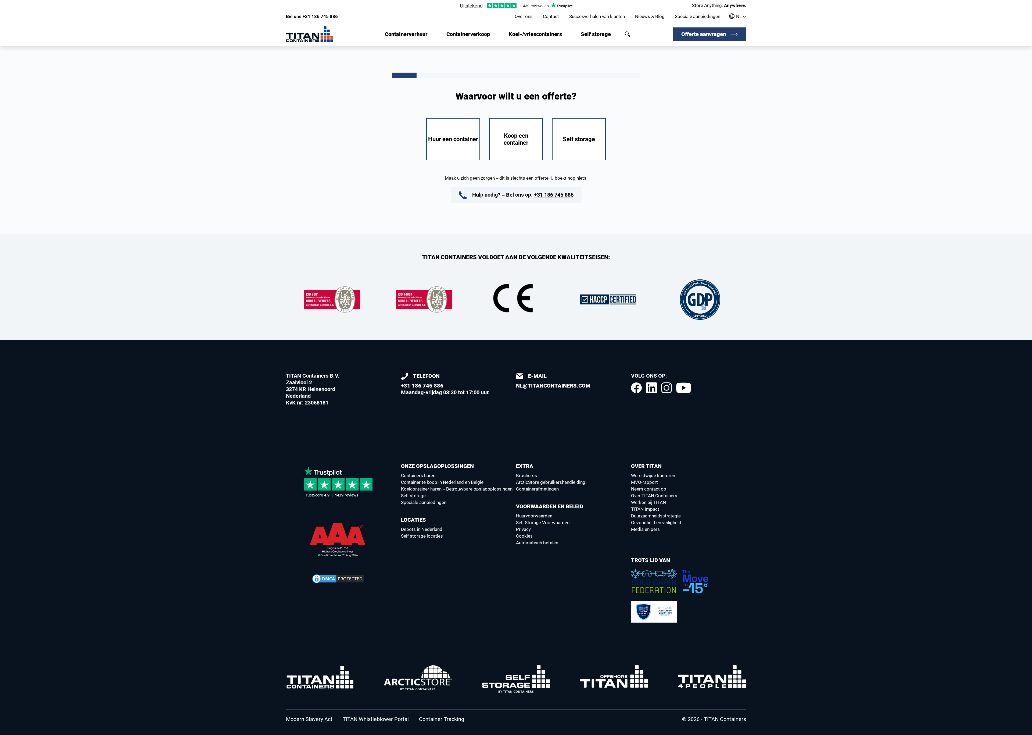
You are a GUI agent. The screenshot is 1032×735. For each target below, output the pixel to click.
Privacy (523, 529)
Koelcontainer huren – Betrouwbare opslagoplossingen (457, 489)
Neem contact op (648, 489)
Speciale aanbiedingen (697, 16)
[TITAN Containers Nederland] (309, 34)
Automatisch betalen (537, 542)
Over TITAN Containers (654, 495)
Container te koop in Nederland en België (442, 482)
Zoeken (627, 34)
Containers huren (418, 475)
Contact (551, 16)
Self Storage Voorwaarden (542, 522)
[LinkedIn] (651, 387)
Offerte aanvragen (703, 34)
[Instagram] (666, 387)
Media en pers (645, 529)
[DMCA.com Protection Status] (338, 578)
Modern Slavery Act (309, 719)
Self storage (596, 34)
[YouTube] (683, 387)
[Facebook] (636, 387)
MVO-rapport (644, 482)
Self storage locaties (422, 536)
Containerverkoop (468, 34)
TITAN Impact (645, 509)
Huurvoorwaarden (534, 516)
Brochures (526, 475)
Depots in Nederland (421, 529)
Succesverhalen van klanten (597, 16)
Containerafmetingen (537, 489)
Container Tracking (441, 719)
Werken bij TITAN (648, 502)
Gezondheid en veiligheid (656, 522)
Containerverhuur (406, 34)
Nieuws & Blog (650, 16)
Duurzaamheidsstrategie (656, 516)
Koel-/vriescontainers (535, 34)
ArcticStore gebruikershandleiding (550, 482)
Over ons (524, 16)
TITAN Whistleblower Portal (376, 719)
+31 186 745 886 (312, 16)
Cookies (524, 536)
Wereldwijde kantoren (653, 475)
